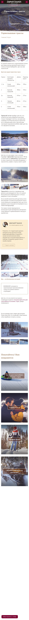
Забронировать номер (9, 616)
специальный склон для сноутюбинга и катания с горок (14, 300)
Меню (2, 2)
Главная (3, 37)
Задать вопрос (9, 245)
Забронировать (27, 2)
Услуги (9, 37)
